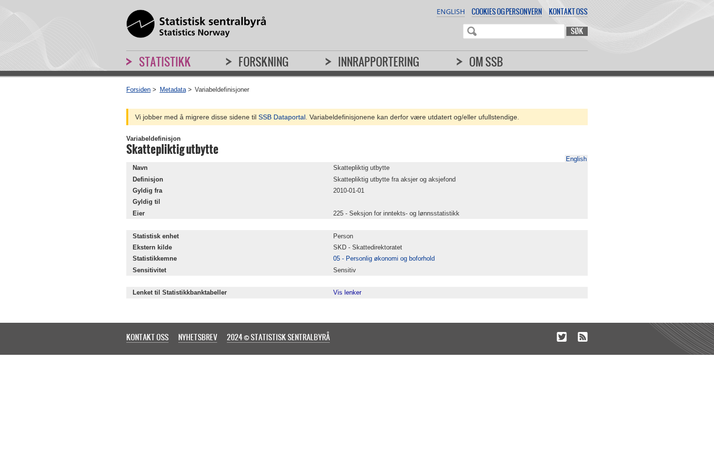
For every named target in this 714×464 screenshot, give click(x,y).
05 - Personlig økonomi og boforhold (384, 258)
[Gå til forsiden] (196, 24)
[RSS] (583, 337)
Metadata (173, 89)
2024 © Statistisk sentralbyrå (278, 336)
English (451, 11)
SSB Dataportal (282, 117)
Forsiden (138, 89)
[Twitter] (562, 337)
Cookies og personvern (507, 11)
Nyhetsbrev (197, 336)
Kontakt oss (568, 11)
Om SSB (486, 61)
